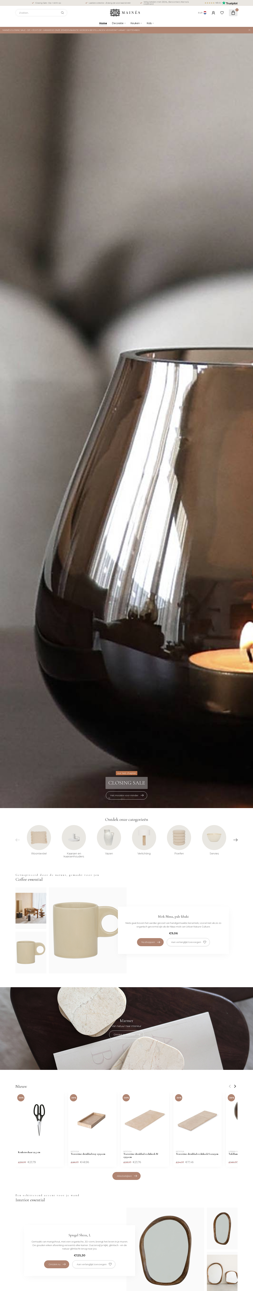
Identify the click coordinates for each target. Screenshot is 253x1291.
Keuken (135, 23)
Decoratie (118, 23)
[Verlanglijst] (222, 12)
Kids (149, 23)
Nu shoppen (148, 942)
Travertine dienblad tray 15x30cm (88, 1154)
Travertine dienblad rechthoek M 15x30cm (140, 1155)
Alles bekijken (124, 1176)
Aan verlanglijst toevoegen (186, 942)
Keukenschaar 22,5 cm (29, 1152)
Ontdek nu (54, 1264)
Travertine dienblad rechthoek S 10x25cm (197, 1154)
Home (103, 23)
